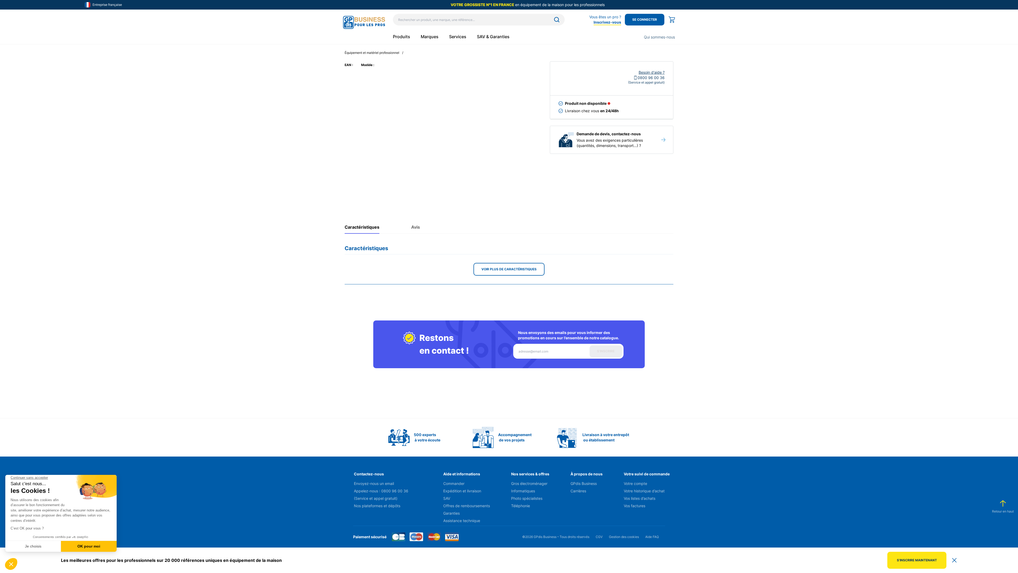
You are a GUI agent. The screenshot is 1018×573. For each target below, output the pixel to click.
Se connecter (644, 19)
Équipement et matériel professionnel (372, 53)
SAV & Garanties (493, 36)
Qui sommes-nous (659, 37)
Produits (401, 36)
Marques (429, 36)
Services (457, 36)
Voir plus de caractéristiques (509, 269)
